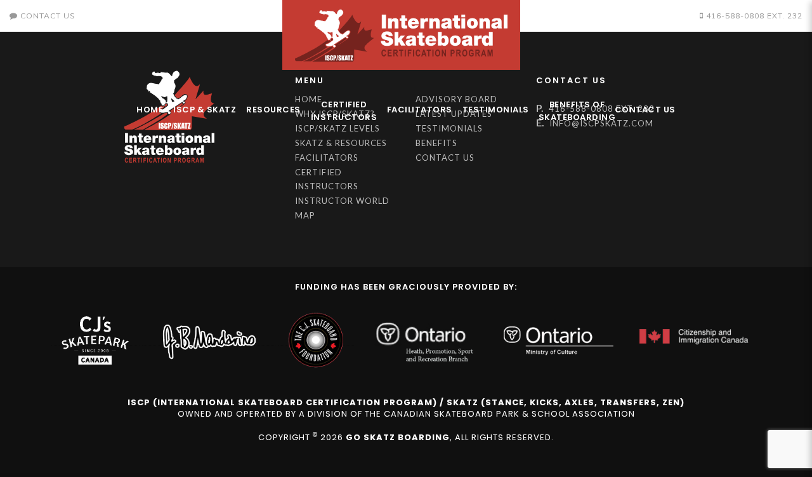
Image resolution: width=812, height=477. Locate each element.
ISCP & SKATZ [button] (204, 110)
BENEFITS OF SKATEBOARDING (574, 110)
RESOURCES (273, 110)
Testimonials (495, 110)
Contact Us (645, 110)
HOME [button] (149, 110)
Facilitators (419, 110)
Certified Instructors (344, 110)
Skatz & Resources (341, 143)
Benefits (436, 143)
